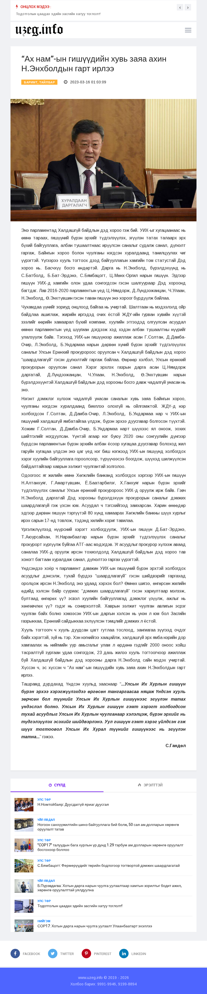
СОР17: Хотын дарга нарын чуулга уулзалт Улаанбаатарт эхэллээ (94, 926)
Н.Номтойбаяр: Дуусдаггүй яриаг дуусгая (73, 804)
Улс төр (44, 799)
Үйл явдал (46, 819)
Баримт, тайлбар (39, 82)
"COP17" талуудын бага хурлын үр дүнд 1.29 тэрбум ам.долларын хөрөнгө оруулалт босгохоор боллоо (110, 847)
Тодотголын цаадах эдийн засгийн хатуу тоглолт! (58, 17)
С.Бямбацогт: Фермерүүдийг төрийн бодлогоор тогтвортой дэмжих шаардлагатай (108, 865)
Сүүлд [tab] (59, 785)
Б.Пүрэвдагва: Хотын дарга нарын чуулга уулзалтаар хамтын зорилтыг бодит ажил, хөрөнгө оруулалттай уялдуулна (109, 888)
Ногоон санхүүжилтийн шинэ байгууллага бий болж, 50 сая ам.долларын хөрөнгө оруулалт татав (108, 827)
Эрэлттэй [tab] (153, 785)
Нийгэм (43, 921)
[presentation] (180, 7)
